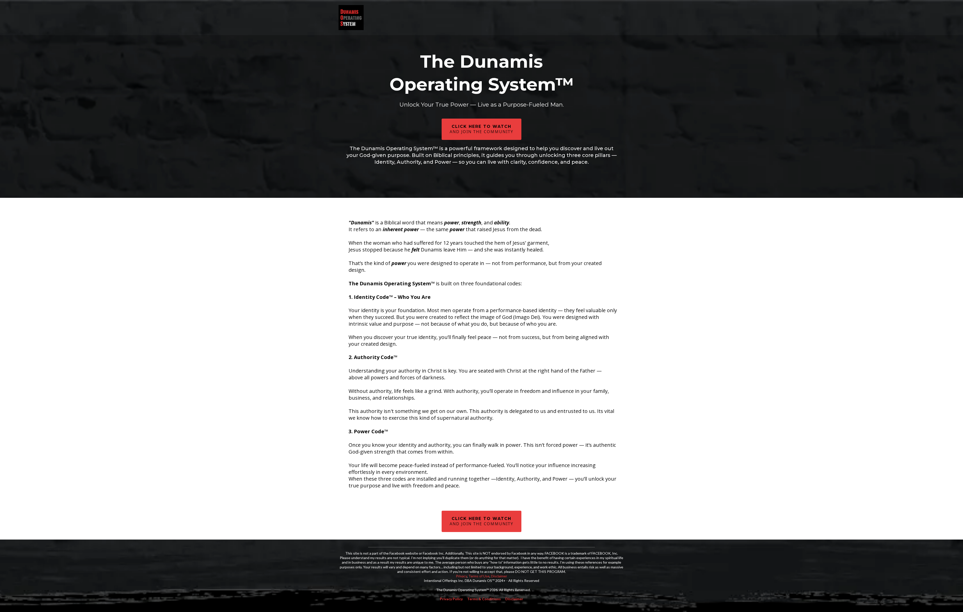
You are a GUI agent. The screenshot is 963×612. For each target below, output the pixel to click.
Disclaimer (499, 576)
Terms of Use (479, 576)
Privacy (461, 576)
